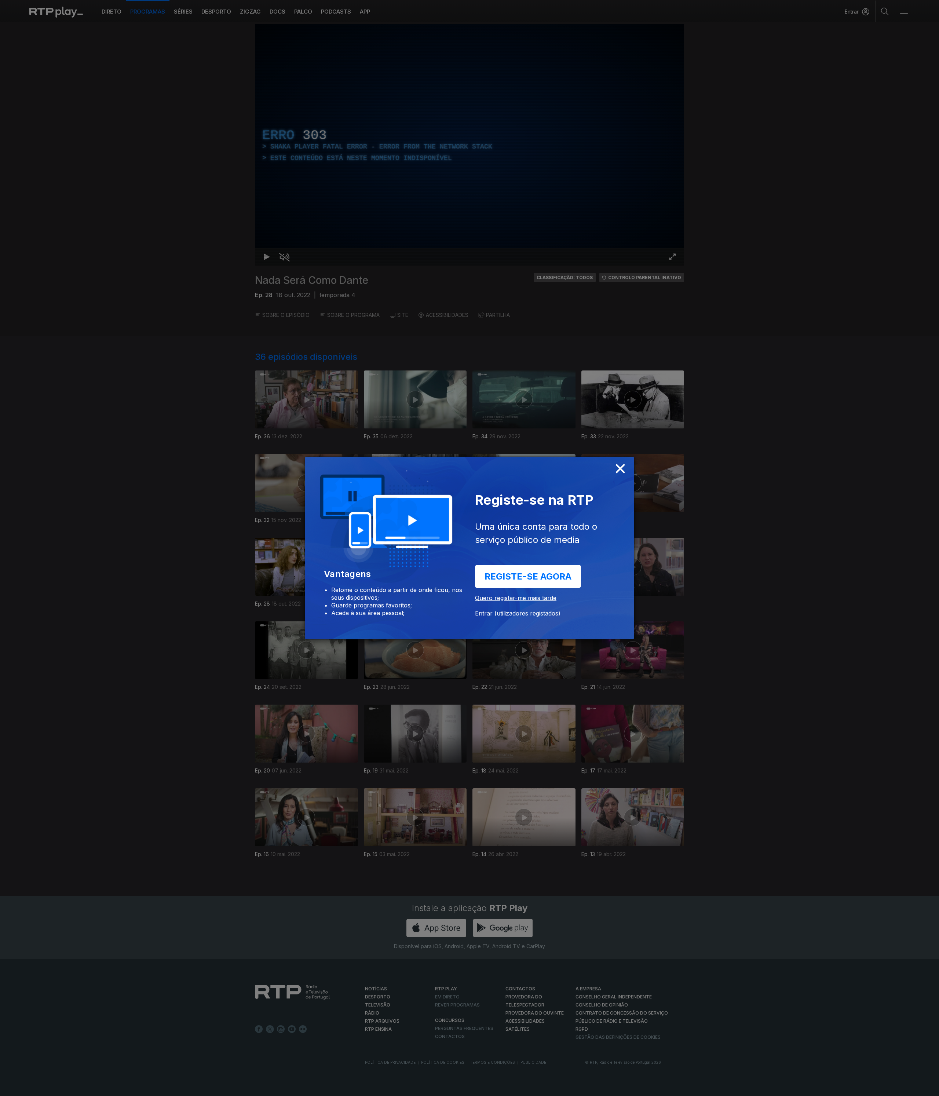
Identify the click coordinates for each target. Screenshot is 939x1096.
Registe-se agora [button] (528, 576)
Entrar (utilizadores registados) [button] (517, 613)
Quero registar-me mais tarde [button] (515, 598)
